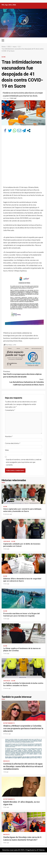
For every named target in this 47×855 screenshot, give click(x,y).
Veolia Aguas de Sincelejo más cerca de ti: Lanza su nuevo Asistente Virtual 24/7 (23, 822)
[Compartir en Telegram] (24, 130)
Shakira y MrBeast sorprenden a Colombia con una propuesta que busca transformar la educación (23, 711)
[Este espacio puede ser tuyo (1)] (23, 357)
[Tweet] (10, 130)
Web (7, 450)
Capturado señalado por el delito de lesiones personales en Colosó (23, 529)
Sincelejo (6, 761)
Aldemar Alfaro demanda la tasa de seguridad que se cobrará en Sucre (23, 564)
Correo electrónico (12, 443)
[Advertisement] (23, 160)
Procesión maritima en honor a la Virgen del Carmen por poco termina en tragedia (23, 598)
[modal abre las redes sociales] (29, 130)
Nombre (9, 436)
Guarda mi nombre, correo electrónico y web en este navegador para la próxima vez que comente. (23, 462)
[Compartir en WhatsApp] (15, 130)
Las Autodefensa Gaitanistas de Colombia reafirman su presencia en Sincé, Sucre (27, 382)
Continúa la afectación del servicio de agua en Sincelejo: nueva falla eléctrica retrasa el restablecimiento (23, 749)
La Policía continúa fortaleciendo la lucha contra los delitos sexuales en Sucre (23, 668)
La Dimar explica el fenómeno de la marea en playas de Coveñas (23, 633)
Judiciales (6, 541)
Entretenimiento (9, 723)
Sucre (3, 56)
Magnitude (30, 850)
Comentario (10, 410)
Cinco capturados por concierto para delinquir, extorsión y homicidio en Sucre (23, 494)
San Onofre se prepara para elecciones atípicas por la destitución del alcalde (22, 374)
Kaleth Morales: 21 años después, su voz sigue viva (23, 787)
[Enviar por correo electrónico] (19, 130)
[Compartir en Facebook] (5, 130)
